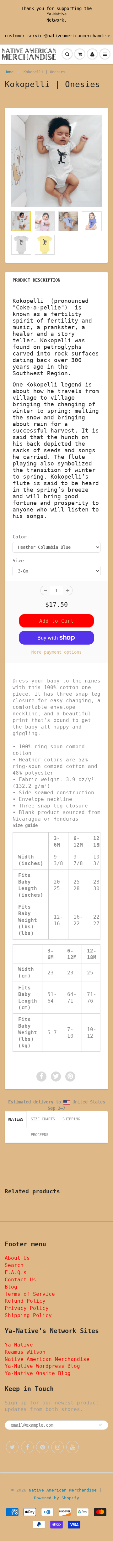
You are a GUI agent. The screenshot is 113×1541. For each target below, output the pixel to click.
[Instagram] (57, 1447)
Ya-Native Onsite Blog (38, 1373)
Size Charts (43, 1119)
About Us (17, 1258)
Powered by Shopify (56, 1498)
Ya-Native (57, 14)
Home (9, 72)
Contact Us (20, 1280)
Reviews (15, 1119)
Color (20, 537)
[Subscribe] (100, 1425)
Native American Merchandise (47, 1359)
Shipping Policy (28, 1315)
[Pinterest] (42, 1447)
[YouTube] (72, 1447)
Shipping (71, 1119)
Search (14, 1265)
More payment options (56, 652)
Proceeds (39, 1135)
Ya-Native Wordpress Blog (42, 1366)
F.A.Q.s (16, 1272)
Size (18, 560)
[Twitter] (12, 1447)
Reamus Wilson (25, 1352)
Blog (11, 1287)
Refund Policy (25, 1301)
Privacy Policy (27, 1308)
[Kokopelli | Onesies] (56, 161)
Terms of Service (30, 1294)
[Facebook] (27, 1447)
